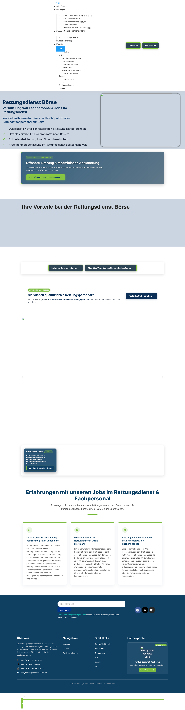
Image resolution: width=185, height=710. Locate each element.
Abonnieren (64, 610)
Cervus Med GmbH (39, 452)
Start (60, 49)
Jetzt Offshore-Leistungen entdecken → (45, 177)
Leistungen (63, 55)
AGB (96, 657)
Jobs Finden (64, 52)
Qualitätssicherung (66, 85)
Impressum (99, 648)
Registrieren (150, 45)
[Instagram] (152, 610)
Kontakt (62, 88)
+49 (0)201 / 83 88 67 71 (31, 660)
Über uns (66, 644)
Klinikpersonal (67, 67)
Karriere (62, 76)
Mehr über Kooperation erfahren (40, 468)
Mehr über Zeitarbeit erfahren (72, 58)
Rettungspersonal (68, 79)
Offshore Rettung (68, 61)
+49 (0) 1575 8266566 (30, 664)
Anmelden (133, 45)
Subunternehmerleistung (70, 64)
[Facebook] (138, 610)
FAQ (96, 667)
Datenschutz (100, 653)
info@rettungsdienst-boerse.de (34, 673)
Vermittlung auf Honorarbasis (72, 70)
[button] (22, 377)
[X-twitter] (145, 610)
